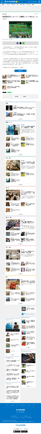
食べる (8, 4)
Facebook (29, 2)
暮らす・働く (22, 4)
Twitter (31, 2)
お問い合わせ (24, 417)
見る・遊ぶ (13, 4)
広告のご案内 (30, 417)
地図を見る (20, 70)
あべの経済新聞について (14, 416)
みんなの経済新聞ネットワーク (20, 425)
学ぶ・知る (28, 4)
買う (17, 4)
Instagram (33, 2)
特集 (33, 4)
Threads (35, 2)
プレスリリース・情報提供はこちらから (25, 416)
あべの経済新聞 (9, 2)
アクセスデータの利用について (16, 417)
